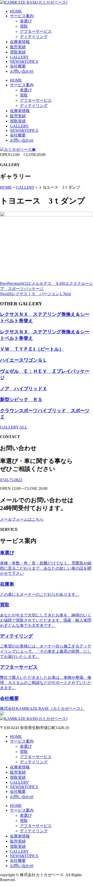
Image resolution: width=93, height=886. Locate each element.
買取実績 (18, 52)
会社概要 (18, 66)
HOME (16, 11)
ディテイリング (34, 36)
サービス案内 (22, 16)
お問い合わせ (22, 71)
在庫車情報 (20, 42)
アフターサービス (36, 31)
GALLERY (19, 57)
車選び (26, 21)
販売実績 (18, 47)
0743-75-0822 (11, 480)
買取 (24, 26)
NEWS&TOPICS (24, 61)
